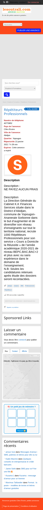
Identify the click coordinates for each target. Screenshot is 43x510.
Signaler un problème (12, 307)
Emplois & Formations (13, 102)
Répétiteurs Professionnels (15, 111)
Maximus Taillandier (14, 482)
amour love (10, 452)
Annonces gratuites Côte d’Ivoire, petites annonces (20, 500)
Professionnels (30, 286)
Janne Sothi (11, 469)
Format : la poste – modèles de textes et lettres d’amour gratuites (20, 485)
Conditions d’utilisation (29, 506)
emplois (16, 286)
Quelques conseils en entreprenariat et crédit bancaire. (19, 462)
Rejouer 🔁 (21, 431)
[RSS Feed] (4, 2)
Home (4, 102)
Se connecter (33, 2)
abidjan (9, 286)
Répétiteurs (8, 290)
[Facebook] (7, 2)
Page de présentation (11, 506)
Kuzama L (10, 476)
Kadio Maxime (12, 459)
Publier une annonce (28, 30)
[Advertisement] (21, 56)
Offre (22, 286)
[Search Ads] (7, 94)
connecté (22, 340)
